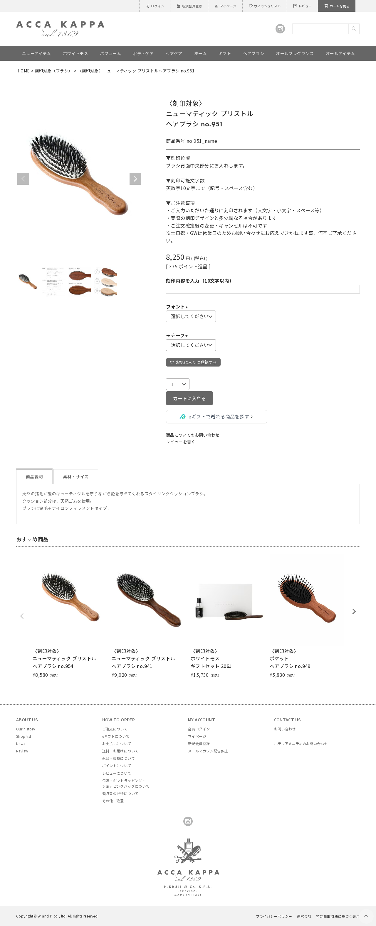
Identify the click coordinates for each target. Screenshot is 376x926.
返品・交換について (118, 758)
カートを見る (337, 6)
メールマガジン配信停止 (208, 750)
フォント (178, 306)
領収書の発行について (120, 793)
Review (22, 750)
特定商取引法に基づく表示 (338, 916)
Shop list (23, 736)
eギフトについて (116, 736)
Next (135, 179)
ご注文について (115, 728)
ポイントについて (116, 765)
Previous (23, 179)
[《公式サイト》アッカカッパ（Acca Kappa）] (60, 24)
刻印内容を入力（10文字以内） (200, 280)
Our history (25, 728)
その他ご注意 (113, 800)
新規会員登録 (189, 6)
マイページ (225, 6)
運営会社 (304, 916)
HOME (24, 71)
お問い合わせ (285, 728)
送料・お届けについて (120, 750)
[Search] (353, 29)
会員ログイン (199, 728)
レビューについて (116, 773)
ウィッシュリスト (265, 6)
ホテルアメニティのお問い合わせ (301, 743)
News (20, 743)
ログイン (154, 6)
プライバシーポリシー (274, 916)
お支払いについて (116, 743)
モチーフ (178, 335)
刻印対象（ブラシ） (54, 71)
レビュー (302, 6)
